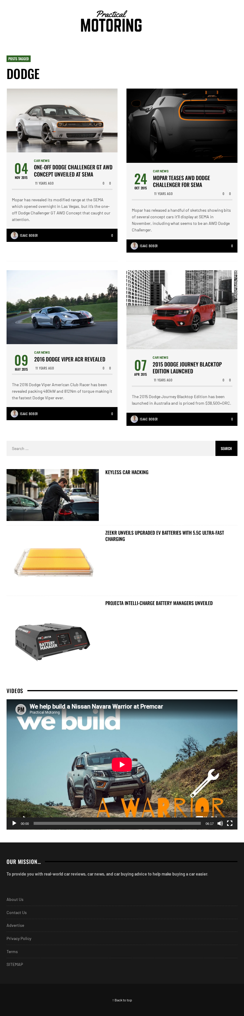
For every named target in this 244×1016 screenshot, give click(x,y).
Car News (42, 160)
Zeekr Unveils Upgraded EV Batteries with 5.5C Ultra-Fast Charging (164, 536)
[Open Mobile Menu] (221, 21)
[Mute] (220, 823)
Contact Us (17, 912)
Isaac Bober (29, 235)
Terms (12, 951)
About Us (15, 899)
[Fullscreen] (230, 823)
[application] (122, 764)
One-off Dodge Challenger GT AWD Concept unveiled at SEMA (73, 171)
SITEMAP (15, 964)
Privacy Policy (19, 938)
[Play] (14, 823)
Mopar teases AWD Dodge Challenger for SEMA (181, 181)
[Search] (232, 21)
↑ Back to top (122, 1000)
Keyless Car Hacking (126, 472)
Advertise (15, 925)
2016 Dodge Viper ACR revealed (69, 359)
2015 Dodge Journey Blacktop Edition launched (187, 368)
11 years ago (44, 183)
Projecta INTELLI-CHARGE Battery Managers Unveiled (159, 603)
